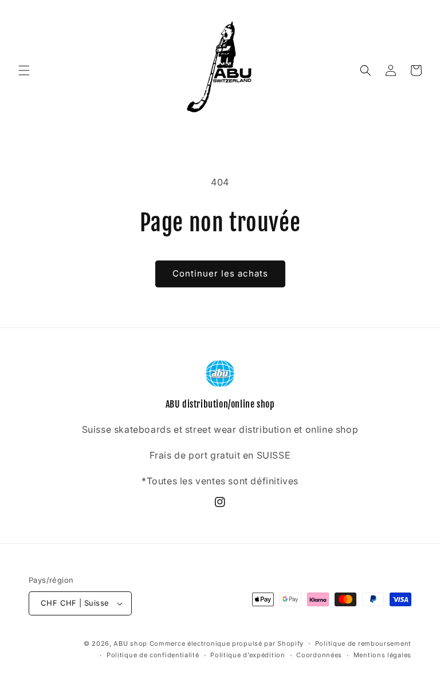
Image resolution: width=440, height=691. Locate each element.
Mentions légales (382, 655)
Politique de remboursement (363, 643)
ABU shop (130, 643)
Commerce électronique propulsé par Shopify (227, 643)
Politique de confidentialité (153, 655)
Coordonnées (319, 655)
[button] (24, 70)
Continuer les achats (220, 273)
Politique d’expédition (247, 655)
